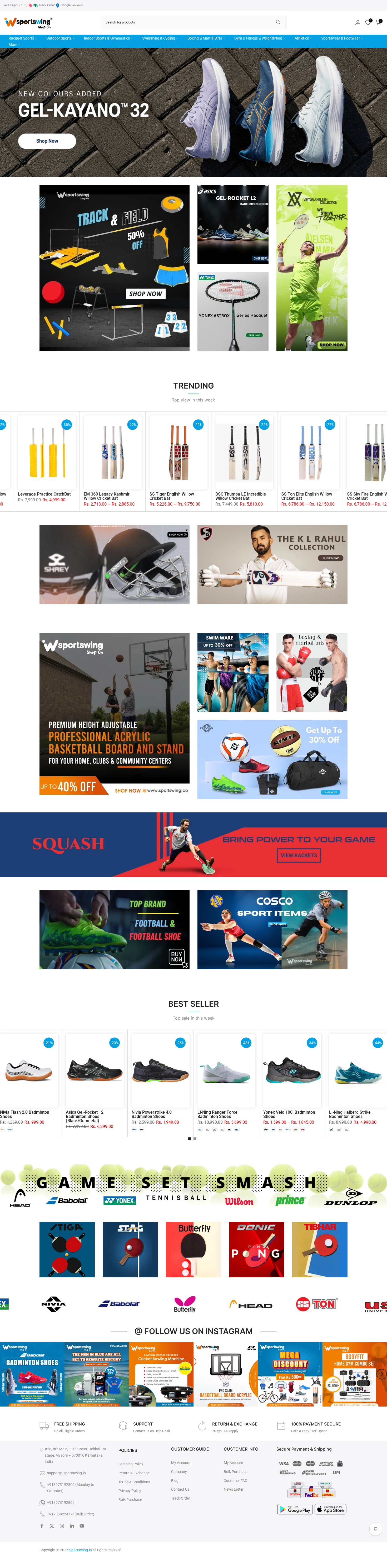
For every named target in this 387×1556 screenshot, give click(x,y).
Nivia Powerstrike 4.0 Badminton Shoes (152, 1114)
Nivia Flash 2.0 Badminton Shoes (24, 1114)
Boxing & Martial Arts (204, 38)
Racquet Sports (21, 38)
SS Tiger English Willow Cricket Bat (119, 496)
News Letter (234, 1489)
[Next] (381, 1374)
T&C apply (230, 1431)
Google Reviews (72, 5)
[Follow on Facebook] (41, 1526)
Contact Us (180, 1489)
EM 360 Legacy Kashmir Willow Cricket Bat (54, 496)
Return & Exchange (134, 1473)
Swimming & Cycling (158, 38)
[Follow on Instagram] (61, 1526)
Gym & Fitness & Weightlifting (258, 38)
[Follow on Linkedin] (72, 1526)
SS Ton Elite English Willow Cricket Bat (254, 496)
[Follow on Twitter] (51, 1526)
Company (179, 1472)
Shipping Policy (130, 1464)
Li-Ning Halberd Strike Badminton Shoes (350, 1114)
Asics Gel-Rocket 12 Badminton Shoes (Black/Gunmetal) (84, 1116)
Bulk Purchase (130, 1499)
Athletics (302, 38)
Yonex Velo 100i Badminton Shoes (289, 1114)
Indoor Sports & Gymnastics (107, 38)
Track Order (46, 5)
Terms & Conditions (134, 1482)
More (13, 44)
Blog (174, 1481)
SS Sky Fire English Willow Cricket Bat (320, 496)
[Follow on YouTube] (82, 1526)
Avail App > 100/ (16, 5)
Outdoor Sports (59, 38)
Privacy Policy (129, 1491)
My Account (181, 1463)
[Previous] (5, 1374)
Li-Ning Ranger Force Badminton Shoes (217, 1114)
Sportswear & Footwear (340, 38)
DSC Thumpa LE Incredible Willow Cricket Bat (188, 496)
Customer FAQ (235, 1481)
